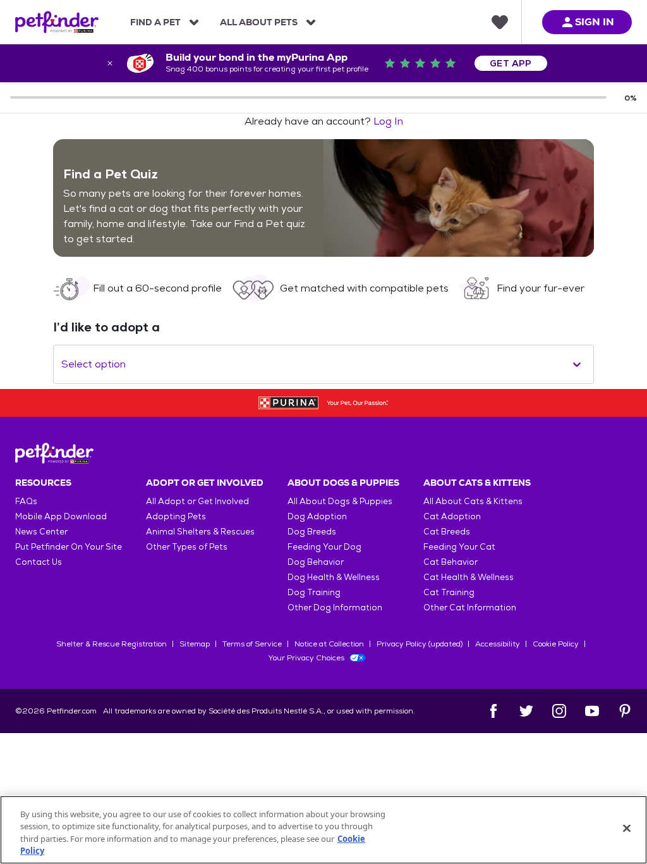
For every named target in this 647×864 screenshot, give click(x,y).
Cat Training (449, 592)
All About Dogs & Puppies (339, 501)
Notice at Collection (329, 644)
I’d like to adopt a (106, 327)
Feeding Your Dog (324, 546)
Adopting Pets (176, 516)
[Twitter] (526, 711)
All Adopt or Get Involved (197, 501)
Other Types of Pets (186, 546)
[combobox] (62, 364)
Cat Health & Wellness (468, 577)
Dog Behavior (315, 562)
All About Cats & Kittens (473, 501)
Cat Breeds (446, 531)
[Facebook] (493, 711)
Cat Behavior (450, 562)
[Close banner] (110, 63)
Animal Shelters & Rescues (200, 531)
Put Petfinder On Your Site (68, 546)
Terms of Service (252, 644)
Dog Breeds (311, 531)
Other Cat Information (469, 607)
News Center (41, 531)
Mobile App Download (61, 516)
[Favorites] (500, 22)
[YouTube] (592, 711)
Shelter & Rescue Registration (111, 644)
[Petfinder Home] (57, 22)
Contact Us (38, 562)
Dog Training (314, 592)
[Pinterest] (625, 711)
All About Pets (259, 22)
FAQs (26, 501)
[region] (323, 830)
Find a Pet (155, 22)
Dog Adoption (317, 516)
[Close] (627, 828)
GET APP (511, 63)
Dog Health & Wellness (333, 577)
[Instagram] (559, 711)
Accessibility (497, 644)
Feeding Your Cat (459, 546)
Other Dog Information (334, 607)
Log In (388, 121)
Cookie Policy (556, 644)
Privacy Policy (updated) (420, 644)
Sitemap (194, 644)
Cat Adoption (452, 516)
